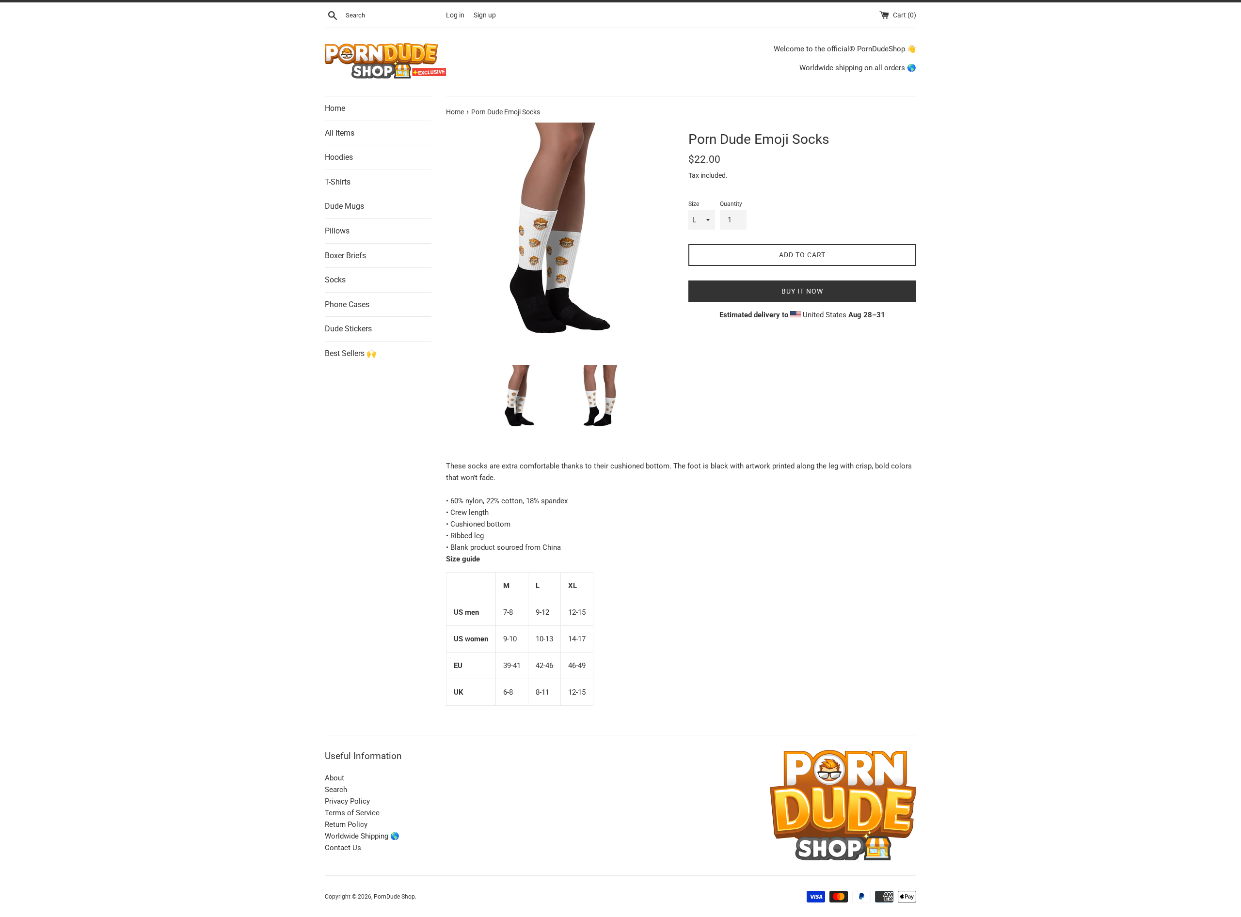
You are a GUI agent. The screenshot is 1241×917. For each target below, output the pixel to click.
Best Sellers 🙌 (350, 353)
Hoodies (339, 157)
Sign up (485, 15)
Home (335, 108)
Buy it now (802, 291)
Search (336, 789)
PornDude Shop (394, 896)
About (334, 778)
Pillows (337, 230)
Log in (455, 15)
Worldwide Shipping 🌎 (362, 836)
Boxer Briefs (345, 255)
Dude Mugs (344, 206)
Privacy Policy (347, 801)
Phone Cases (347, 304)
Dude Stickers (348, 329)
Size (693, 204)
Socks (335, 280)
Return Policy (346, 824)
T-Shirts (337, 182)
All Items (339, 133)
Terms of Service (352, 812)
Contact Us (343, 847)
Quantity (731, 204)
